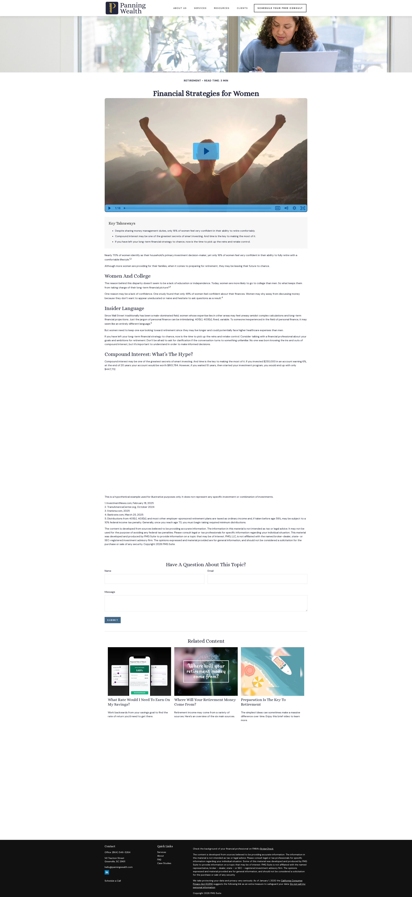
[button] (180, 8)
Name (108, 571)
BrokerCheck (266, 848)
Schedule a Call (113, 880)
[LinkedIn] (107, 872)
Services (161, 852)
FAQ (159, 859)
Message (110, 592)
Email (211, 571)
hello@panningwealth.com (119, 867)
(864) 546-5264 (121, 852)
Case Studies (164, 863)
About (160, 855)
